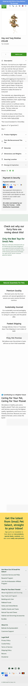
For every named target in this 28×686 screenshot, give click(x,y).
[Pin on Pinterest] (13, 170)
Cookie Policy (5, 644)
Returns (3, 654)
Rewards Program (7, 578)
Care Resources (8, 27)
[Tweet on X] (7, 170)
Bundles (4, 619)
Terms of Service (6, 647)
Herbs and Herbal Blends (9, 606)
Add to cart (18, 54)
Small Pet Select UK (10, 682)
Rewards (5, 32)
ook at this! (15, 118)
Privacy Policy (5, 640)
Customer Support (7, 631)
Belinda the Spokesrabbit (9, 628)
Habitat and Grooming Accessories (12, 616)
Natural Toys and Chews (9, 612)
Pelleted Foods (6, 602)
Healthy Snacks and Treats (10, 609)
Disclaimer (4, 657)
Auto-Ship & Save (9, 15)
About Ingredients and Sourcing (11, 593)
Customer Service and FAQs (10, 575)
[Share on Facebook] (10, 170)
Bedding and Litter (7, 599)
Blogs (4, 38)
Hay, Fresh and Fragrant (9, 596)
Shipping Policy (6, 650)
